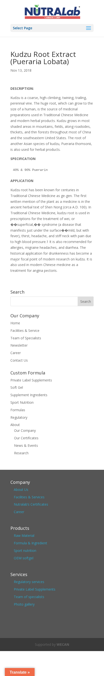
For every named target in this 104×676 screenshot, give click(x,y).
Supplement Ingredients (28, 395)
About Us (21, 489)
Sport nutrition (25, 550)
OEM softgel (23, 558)
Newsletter (19, 345)
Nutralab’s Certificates (31, 504)
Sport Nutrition (22, 402)
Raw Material (24, 535)
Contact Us (19, 360)
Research (21, 453)
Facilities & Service (24, 330)
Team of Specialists (25, 338)
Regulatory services (29, 581)
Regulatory (18, 417)
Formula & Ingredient (30, 543)
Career (15, 352)
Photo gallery (24, 604)
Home (15, 323)
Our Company (25, 430)
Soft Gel (16, 387)
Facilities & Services (29, 497)
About (15, 424)
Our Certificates (26, 438)
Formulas (17, 410)
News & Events (26, 445)
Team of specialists (29, 596)
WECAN (63, 644)
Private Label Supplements (31, 380)
